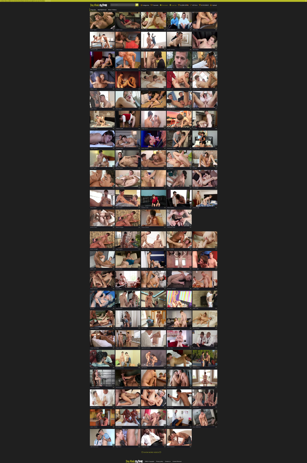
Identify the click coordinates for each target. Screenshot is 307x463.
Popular (93, 10)
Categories (145, 5)
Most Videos (112, 10)
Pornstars (165, 5)
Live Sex (174, 5)
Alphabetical (102, 10)
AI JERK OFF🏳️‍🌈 (184, 5)
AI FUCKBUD (205, 5)
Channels (155, 5)
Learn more (48, 1)
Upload (214, 5)
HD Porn (194, 5)
